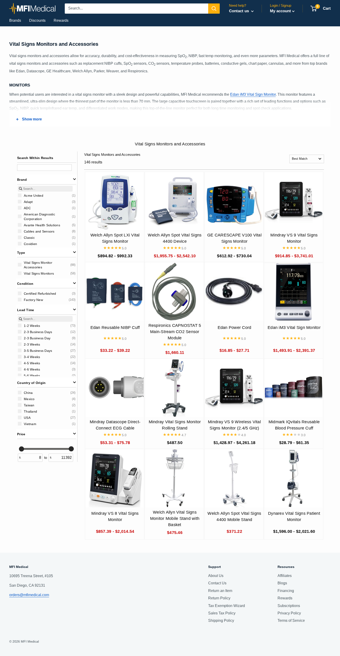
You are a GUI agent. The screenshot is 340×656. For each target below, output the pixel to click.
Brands (15, 20)
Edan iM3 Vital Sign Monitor (253, 94)
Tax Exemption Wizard (226, 606)
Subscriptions (289, 606)
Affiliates (285, 576)
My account (280, 11)
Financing (286, 591)
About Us (215, 576)
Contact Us (217, 583)
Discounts (37, 20)
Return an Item (220, 591)
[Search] (214, 8)
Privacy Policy (289, 613)
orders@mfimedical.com (29, 595)
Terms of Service (291, 620)
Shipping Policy (221, 620)
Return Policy (219, 598)
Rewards (61, 20)
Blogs (282, 583)
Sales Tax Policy (221, 613)
